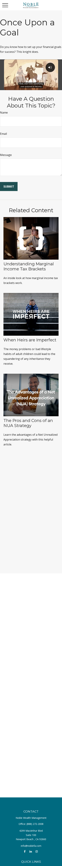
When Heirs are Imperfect (29, 339)
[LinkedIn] (30, 851)
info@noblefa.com (31, 845)
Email (3, 134)
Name (4, 112)
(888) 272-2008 (35, 824)
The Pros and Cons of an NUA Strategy (28, 423)
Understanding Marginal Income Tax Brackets (28, 266)
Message (6, 155)
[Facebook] (24, 851)
